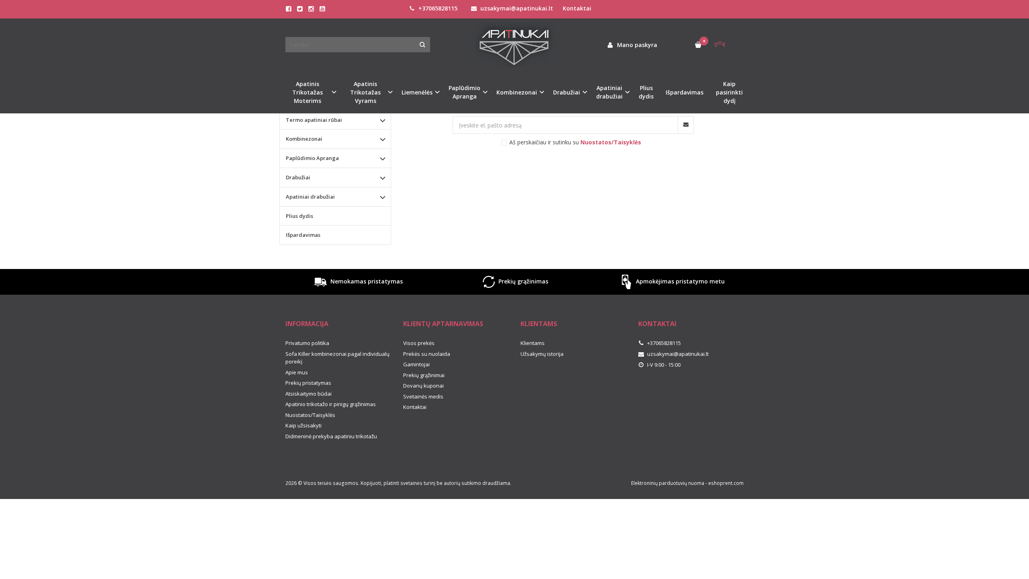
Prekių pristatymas (308, 382)
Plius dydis (646, 92)
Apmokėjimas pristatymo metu (679, 281)
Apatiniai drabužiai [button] (609, 92)
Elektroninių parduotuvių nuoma (667, 483)
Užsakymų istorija (542, 353)
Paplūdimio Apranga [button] (464, 92)
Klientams (539, 323)
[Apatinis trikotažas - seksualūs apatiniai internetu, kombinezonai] (514, 45)
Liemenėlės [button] (417, 92)
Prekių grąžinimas (522, 281)
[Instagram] (311, 8)
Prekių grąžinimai (424, 375)
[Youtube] (322, 8)
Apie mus (296, 372)
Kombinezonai (304, 138)
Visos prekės (419, 343)
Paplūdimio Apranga (312, 158)
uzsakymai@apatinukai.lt (516, 8)
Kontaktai (577, 8)
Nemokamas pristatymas (366, 281)
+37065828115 (437, 8)
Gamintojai (416, 364)
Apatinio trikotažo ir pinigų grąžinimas (330, 404)
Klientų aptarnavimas (443, 323)
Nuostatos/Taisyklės (310, 415)
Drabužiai (298, 177)
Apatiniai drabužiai (310, 196)
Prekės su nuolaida (426, 353)
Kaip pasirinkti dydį (729, 92)
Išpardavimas (684, 92)
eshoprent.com (726, 483)
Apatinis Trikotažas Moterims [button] (307, 92)
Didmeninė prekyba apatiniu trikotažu (331, 436)
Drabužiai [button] (566, 92)
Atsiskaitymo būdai (308, 393)
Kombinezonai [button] (516, 92)
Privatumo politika (307, 343)
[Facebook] (288, 8)
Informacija (306, 323)
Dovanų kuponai (423, 385)
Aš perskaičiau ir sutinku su (575, 142)
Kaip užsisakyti (303, 425)
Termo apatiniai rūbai (314, 119)
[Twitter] (300, 8)
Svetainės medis (423, 396)
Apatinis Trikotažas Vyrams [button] (365, 92)
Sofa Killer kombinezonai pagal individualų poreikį (337, 357)
